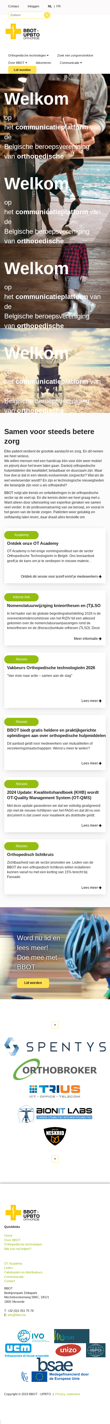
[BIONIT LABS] (55, 1114)
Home (8, 1235)
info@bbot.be (17, 1315)
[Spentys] (55, 1047)
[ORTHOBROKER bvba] (55, 1069)
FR (58, 6)
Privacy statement (67, 1394)
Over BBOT (16, 62)
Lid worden (22, 69)
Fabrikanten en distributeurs (23, 1272)
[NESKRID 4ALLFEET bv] (55, 1136)
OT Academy (13, 1263)
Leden (8, 1267)
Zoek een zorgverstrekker (75, 55)
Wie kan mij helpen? (17, 1248)
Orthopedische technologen (27, 55)
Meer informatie (86, 639)
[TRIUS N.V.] (55, 1091)
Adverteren (43, 62)
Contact (13, 6)
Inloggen (33, 6)
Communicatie (70, 62)
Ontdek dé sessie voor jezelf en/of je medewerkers (60, 576)
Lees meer (90, 701)
